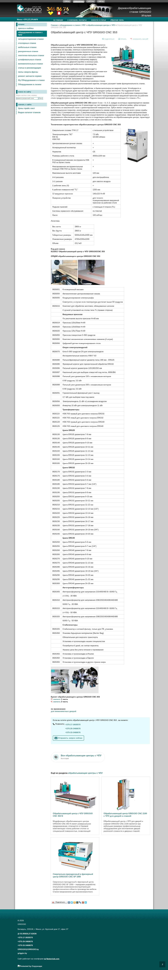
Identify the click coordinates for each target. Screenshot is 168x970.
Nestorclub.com (52, 959)
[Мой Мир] (77, 902)
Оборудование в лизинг (29, 84)
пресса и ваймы (26, 28)
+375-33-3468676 (72, 732)
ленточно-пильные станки (31, 55)
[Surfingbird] (85, 902)
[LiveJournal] (80, 902)
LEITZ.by (91, 1)
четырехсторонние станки (31, 39)
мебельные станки (27, 47)
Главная (54, 25)
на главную (58, 20)
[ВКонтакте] (69, 902)
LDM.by (67, 1)
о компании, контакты (77, 20)
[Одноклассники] (74, 902)
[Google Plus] (83, 902)
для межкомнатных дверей (63, 711)
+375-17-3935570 (72, 724)
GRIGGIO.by (78, 1)
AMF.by (101, 1)
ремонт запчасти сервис (30, 76)
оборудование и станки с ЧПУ (30, 33)
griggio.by (22, 953)
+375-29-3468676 (72, 728)
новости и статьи (98, 20)
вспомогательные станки (30, 64)
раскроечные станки (28, 51)
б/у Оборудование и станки (31, 80)
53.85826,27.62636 (28, 934)
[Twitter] (71, 902)
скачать (57, 699)
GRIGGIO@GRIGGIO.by (28, 949)
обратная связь (117, 20)
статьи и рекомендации (29, 68)
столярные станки (27, 43)
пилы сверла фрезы (28, 72)
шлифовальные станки (29, 60)
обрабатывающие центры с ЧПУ (101, 25)
